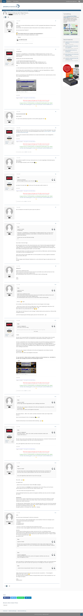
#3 (55, 111)
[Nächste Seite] (8, 17)
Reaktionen (7, 63)
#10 (55, 284)
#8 (55, 223)
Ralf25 (25, 201)
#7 (55, 207)
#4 (55, 127)
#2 (55, 49)
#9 (55, 266)
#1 (55, 20)
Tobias (66, 44)
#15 (55, 512)
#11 (55, 320)
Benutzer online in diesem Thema (10, 602)
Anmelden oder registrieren (71, 1)
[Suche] (79, 1)
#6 (55, 174)
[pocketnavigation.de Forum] (41, 6)
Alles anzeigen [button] (36, 331)
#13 (55, 426)
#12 (55, 396)
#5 (55, 157)
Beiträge (6, 64)
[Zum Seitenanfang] (81, 614)
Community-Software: (41, 614)
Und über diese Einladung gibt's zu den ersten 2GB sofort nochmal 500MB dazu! (36, 104)
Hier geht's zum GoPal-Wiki (29, 98)
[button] (6, 598)
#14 (55, 462)
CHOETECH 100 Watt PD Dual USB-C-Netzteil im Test (71, 59)
